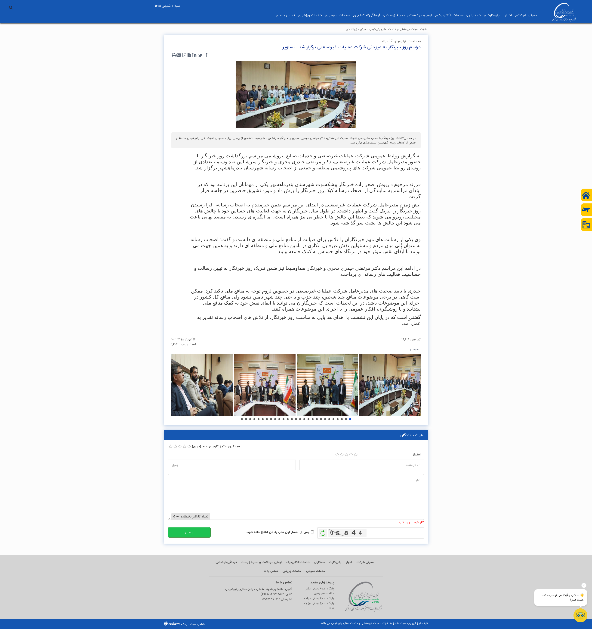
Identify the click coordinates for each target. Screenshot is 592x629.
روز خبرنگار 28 (342, 419)
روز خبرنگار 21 (313, 419)
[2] (342, 455)
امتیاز (417, 454)
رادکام (184, 624)
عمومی (414, 349)
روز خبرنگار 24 (325, 419)
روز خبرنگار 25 (329, 419)
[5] (356, 455)
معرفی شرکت (527, 15)
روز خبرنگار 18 (300, 419)
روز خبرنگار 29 (346, 419)
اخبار (508, 15)
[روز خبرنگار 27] (202, 385)
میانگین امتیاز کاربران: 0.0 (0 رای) (216, 446)
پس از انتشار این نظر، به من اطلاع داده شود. (277, 531)
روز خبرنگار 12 (275, 419)
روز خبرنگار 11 (271, 419)
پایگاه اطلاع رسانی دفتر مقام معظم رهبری (320, 591)
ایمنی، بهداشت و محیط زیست (409, 15)
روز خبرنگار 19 (304, 419)
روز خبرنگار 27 (338, 419)
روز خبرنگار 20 (308, 419)
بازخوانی (323, 532)
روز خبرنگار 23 (321, 419)
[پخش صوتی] (189, 55)
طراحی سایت (197, 624)
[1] (337, 455)
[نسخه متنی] (174, 55)
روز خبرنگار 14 (283, 419)
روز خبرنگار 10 (267, 419)
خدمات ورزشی (311, 15)
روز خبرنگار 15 (288, 419)
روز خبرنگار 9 (263, 419)
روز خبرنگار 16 (292, 419)
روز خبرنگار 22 (317, 419)
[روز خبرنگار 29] (327, 385)
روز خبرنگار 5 (246, 419)
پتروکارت (493, 15)
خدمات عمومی (338, 15)
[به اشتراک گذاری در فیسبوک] (206, 55)
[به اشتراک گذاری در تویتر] (200, 55)
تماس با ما (286, 15)
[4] (351, 455)
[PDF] (184, 55)
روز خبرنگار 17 (296, 419)
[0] (171, 447)
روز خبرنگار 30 (350, 419)
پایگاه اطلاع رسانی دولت (319, 598)
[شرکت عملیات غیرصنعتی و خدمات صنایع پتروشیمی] (564, 12)
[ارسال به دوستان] (179, 55)
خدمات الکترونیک (450, 15)
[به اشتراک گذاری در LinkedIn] (194, 55)
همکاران (475, 15)
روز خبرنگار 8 (258, 419)
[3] (346, 455)
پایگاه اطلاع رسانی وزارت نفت (319, 605)
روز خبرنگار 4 (242, 419)
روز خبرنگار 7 (254, 419)
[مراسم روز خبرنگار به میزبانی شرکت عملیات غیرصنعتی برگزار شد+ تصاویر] (296, 94)
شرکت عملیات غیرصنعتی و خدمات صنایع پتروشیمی (398, 29)
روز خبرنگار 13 (279, 419)
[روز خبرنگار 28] (265, 385)
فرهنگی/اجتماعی (367, 15)
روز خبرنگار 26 (333, 419)
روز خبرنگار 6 (250, 419)
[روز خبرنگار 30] (390, 385)
